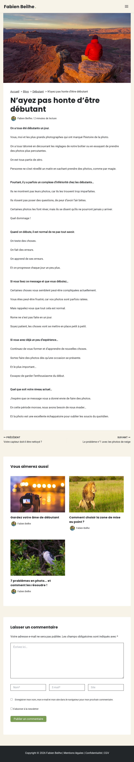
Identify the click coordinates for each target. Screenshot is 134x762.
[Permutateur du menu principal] (127, 6)
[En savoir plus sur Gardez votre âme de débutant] (37, 494)
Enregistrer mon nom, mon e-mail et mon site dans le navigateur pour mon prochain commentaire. (64, 699)
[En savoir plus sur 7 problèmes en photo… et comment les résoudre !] (37, 557)
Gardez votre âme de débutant (34, 517)
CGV (106, 753)
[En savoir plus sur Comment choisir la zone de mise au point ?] (96, 494)
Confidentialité (93, 753)
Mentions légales (73, 753)
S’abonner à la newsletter (26, 709)
